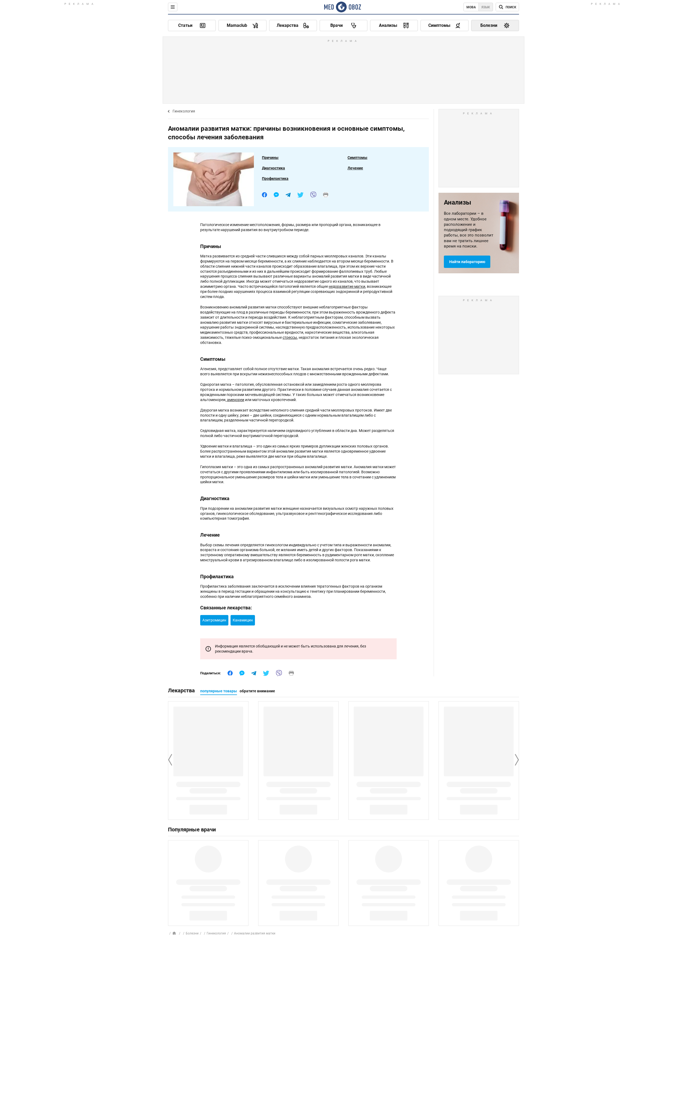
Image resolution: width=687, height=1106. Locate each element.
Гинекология (184, 111)
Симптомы (357, 157)
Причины (270, 157)
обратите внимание (257, 691)
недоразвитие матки (347, 286)
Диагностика (273, 168)
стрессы (290, 337)
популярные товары (218, 691)
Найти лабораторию (467, 262)
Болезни (192, 933)
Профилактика (275, 178)
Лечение (355, 168)
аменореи (235, 400)
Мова (471, 7)
